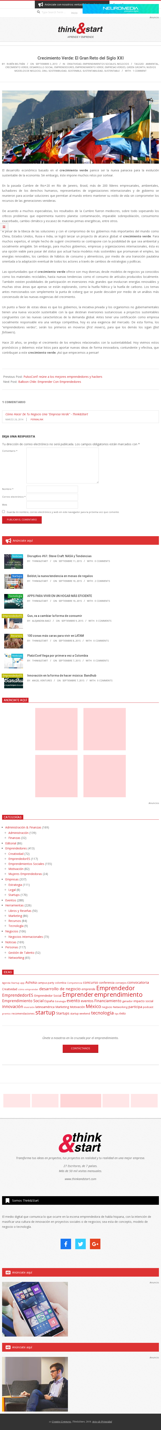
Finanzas (14, 838)
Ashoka (31, 982)
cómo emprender (28, 989)
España (49, 1001)
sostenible (74, 70)
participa (135, 1006)
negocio (107, 1007)
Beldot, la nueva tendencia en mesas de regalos (60, 576)
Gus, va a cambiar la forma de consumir (54, 615)
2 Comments (102, 580)
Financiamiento (107, 1000)
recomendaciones (23, 1013)
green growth (136, 67)
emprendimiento (118, 994)
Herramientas (14, 905)
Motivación (15, 869)
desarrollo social (41, 67)
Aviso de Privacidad (102, 1421)
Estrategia (15, 885)
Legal (12, 890)
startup (45, 1012)
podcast (148, 1007)
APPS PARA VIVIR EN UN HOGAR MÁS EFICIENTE (59, 596)
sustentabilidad (93, 70)
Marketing (15, 916)
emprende (88, 989)
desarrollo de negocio (60, 988)
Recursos (16, 636)
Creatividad (74, 63)
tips (116, 1013)
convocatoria (138, 982)
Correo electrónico (14, 496)
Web (4, 504)
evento (73, 1000)
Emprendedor (115, 988)
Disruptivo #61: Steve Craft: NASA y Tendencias (59, 556)
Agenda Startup (10, 982)
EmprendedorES (64, 67)
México (93, 1006)
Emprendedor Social (47, 996)
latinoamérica (45, 1007)
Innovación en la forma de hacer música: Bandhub (61, 675)
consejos (120, 983)
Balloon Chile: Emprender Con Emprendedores (49, 382)
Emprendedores (16, 848)
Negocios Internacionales (25, 937)
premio (6, 1013)
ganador (127, 1001)
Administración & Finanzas (23, 827)
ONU (44, 70)
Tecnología (15, 596)
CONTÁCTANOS (80, 1048)
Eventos (10, 900)
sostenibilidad (57, 70)
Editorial (10, 843)
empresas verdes (115, 67)
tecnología (102, 1012)
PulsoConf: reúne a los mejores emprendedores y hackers (62, 377)
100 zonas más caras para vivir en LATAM (55, 635)
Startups (17, 576)
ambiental (152, 63)
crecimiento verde (16, 67)
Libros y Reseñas (19, 911)
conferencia (106, 983)
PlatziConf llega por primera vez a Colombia (57, 655)
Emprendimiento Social (23, 1000)
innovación (12, 1006)
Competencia (74, 982)
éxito (122, 1013)
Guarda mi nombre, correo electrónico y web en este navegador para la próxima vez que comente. (63, 512)
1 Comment (140, 70)
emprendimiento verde (89, 67)
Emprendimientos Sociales (99, 63)
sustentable (112, 70)
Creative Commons (61, 1421)
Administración (18, 833)
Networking (16, 958)
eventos (87, 1001)
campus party (46, 983)
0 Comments (102, 561)
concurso (90, 982)
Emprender (77, 994)
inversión (29, 1007)
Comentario (9, 450)
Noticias (17, 556)
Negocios (123, 63)
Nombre (7, 488)
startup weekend (80, 1013)
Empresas (12, 879)
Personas (11, 947)
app (22, 982)
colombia (60, 982)
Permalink (37, 419)
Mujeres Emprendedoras (25, 874)
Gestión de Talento (21, 953)
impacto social (143, 1001)
